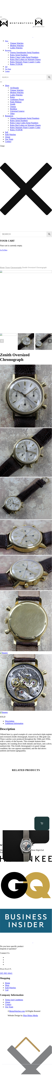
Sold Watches (10, 134)
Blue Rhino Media (30, 1015)
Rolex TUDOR (16, 64)
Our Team (8, 69)
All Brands (14, 88)
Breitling (13, 109)
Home (2, 267)
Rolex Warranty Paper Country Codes (25, 62)
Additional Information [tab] (14, 723)
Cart (6, 990)
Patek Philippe (16, 102)
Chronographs (16, 267)
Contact (7, 71)
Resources (8, 50)
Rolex (12, 97)
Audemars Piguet (17, 99)
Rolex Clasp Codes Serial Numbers (24, 57)
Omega (13, 106)
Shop (6, 41)
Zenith (12, 104)
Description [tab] (9, 721)
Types (7, 267)
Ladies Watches (16, 48)
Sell (6, 67)
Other (12, 113)
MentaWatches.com (17, 1011)
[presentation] (2, 341)
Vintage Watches (16, 43)
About (7, 137)
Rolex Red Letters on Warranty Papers (25, 59)
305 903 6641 (6, 973)
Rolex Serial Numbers (19, 55)
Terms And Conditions (14, 1000)
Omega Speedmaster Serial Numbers (24, 52)
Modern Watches (17, 45)
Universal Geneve (17, 111)
